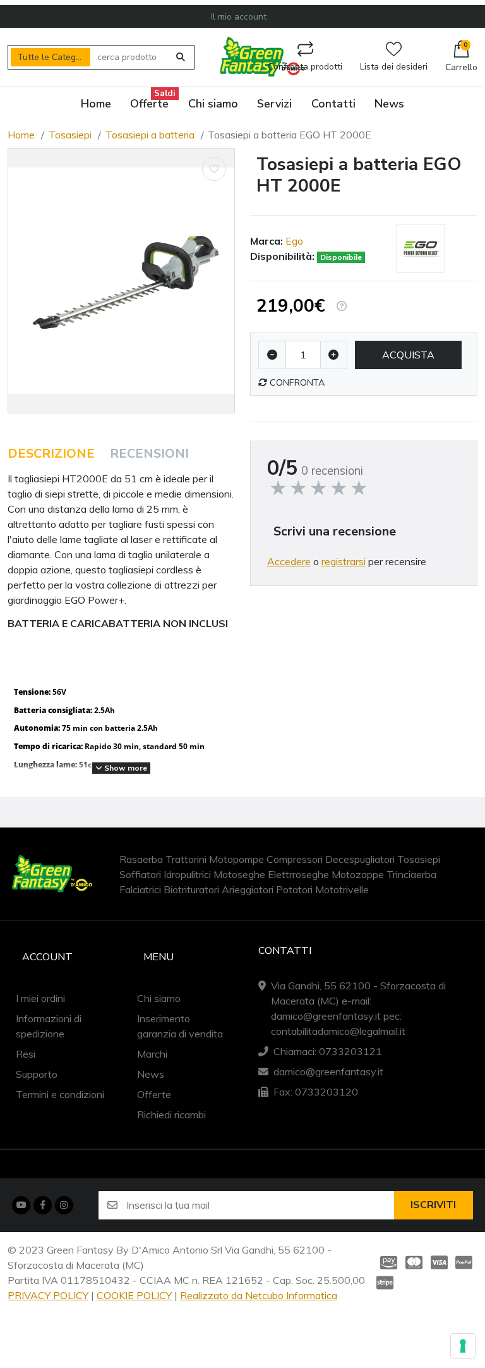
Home (21, 134)
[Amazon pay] (386, 1262)
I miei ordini (40, 998)
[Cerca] (181, 57)
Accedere (289, 561)
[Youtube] (21, 1205)
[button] (461, 57)
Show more (124, 768)
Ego (294, 241)
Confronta (296, 382)
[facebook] (42, 1205)
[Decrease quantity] (272, 355)
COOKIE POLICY (134, 1295)
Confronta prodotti (305, 67)
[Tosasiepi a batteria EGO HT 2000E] (121, 280)
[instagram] (64, 1205)
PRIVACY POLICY (48, 1295)
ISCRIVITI (433, 1205)
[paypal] (464, 1262)
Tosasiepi (70, 134)
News (150, 1074)
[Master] (413, 1262)
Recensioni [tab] (149, 453)
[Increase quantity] (334, 355)
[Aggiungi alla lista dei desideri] (214, 169)
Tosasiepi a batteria (150, 134)
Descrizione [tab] (51, 453)
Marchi (152, 1053)
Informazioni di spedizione (48, 1026)
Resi (25, 1053)
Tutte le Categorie (53, 57)
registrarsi (343, 561)
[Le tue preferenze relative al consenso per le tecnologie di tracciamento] (463, 1346)
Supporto (36, 1074)
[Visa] (439, 1262)
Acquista (408, 354)
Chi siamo (159, 998)
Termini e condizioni (60, 1094)
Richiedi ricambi (171, 1114)
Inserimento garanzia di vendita (180, 1026)
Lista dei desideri (394, 67)
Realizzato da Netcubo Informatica (258, 1295)
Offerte (154, 1094)
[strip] (386, 1283)
